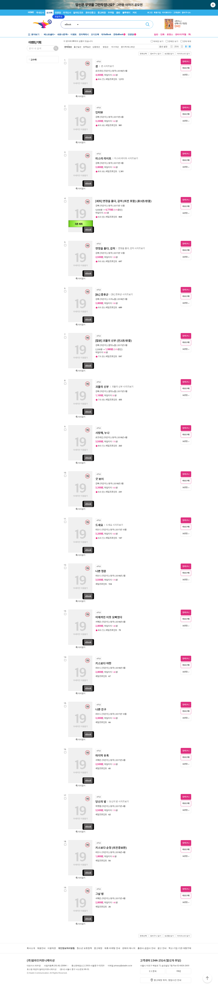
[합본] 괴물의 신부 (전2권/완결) (113, 340)
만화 (162, 34)
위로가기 (207, 979)
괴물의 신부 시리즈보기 (122, 386)
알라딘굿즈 (78, 12)
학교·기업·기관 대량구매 (180, 948)
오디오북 (95, 34)
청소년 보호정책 (84, 948)
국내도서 (40, 12)
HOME (31, 12)
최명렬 (98, 806)
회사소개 (31, 948)
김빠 (97, 117)
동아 (114, 71)
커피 (135, 12)
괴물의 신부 (102, 386)
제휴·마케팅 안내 (112, 948)
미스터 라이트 (103, 158)
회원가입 (157, 12)
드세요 (99, 525)
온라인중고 (91, 12)
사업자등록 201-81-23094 (55, 966)
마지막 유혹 (102, 755)
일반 (156, 34)
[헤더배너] (178, 24)
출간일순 (77, 46)
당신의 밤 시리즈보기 (119, 801)
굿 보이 (99, 479)
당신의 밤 (100, 801)
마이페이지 (166, 12)
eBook (68, 24)
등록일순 (87, 46)
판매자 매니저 (128, 948)
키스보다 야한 (103, 663)
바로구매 (185, 68)
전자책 (49, 12)
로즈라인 (99, 71)
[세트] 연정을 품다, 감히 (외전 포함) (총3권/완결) (123, 201)
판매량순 (68, 46)
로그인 (150, 12)
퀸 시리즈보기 (107, 66)
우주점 (111, 12)
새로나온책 (62, 34)
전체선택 (143, 54)
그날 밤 (99, 893)
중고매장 (102, 12)
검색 (147, 24)
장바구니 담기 (155, 54)
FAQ (179, 971)
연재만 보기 (173, 41)
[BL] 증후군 (102, 294)
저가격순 (115, 46)
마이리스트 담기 (183, 54)
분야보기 (35, 34)
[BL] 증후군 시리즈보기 (122, 294)
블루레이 (126, 12)
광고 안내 (162, 948)
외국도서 (67, 12)
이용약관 (52, 948)
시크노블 (112, 299)
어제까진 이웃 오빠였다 (109, 617)
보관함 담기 (169, 54)
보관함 (185, 75)
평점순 (106, 46)
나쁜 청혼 (101, 571)
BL (189, 34)
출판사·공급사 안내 (146, 948)
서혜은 (98, 622)
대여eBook (106, 34)
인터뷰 (99, 112)
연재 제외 (187, 41)
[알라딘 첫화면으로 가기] (44, 24)
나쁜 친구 (100, 709)
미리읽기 (81, 96)
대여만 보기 (158, 41)
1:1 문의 (153, 971)
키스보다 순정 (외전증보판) (111, 847)
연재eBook (119, 34)
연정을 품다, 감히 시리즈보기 (131, 248)
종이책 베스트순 (128, 46)
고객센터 (176, 12)
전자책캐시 (84, 34)
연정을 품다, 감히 (105, 248)
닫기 (213, 5)
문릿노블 (112, 345)
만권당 (58, 12)
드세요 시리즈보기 (114, 525)
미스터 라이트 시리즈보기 (126, 158)
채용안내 (41, 948)
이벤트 (74, 34)
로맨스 (170, 34)
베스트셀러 (49, 34)
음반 (118, 12)
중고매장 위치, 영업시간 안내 (167, 980)
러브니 (98, 529)
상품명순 (96, 46)
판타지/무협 (180, 34)
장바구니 (186, 12)
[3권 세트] (80, 231)
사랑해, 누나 (102, 432)
